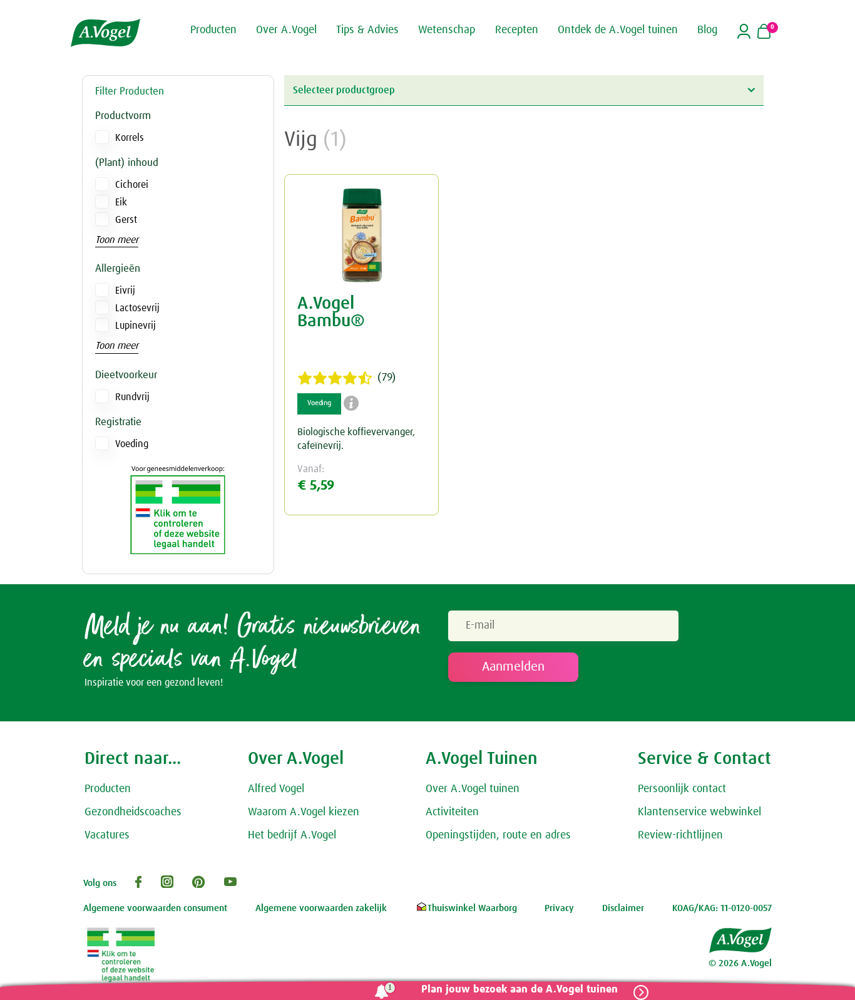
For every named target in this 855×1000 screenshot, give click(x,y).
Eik (121, 202)
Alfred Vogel (276, 789)
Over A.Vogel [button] (286, 30)
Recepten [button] (516, 30)
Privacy (559, 908)
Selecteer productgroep (344, 90)
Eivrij (125, 291)
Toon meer (116, 240)
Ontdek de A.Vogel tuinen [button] (618, 30)
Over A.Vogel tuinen (473, 789)
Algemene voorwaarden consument (155, 908)
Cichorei (131, 185)
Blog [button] (707, 30)
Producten (107, 789)
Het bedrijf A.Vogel (292, 835)
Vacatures (107, 835)
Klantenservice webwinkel (699, 812)
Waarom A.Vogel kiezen (303, 812)
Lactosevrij (137, 308)
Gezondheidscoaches (133, 812)
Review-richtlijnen (680, 835)
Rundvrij (132, 397)
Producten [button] (213, 30)
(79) (386, 377)
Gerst (126, 220)
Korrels (129, 138)
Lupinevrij (135, 326)
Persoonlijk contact (682, 789)
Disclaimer (623, 908)
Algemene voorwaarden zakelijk (321, 908)
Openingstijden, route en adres (498, 835)
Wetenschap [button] (446, 30)
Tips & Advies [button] (367, 30)
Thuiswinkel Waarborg (472, 908)
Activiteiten (452, 812)
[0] (764, 32)
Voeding (131, 444)
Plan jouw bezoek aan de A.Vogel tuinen (519, 989)
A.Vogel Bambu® (331, 312)
